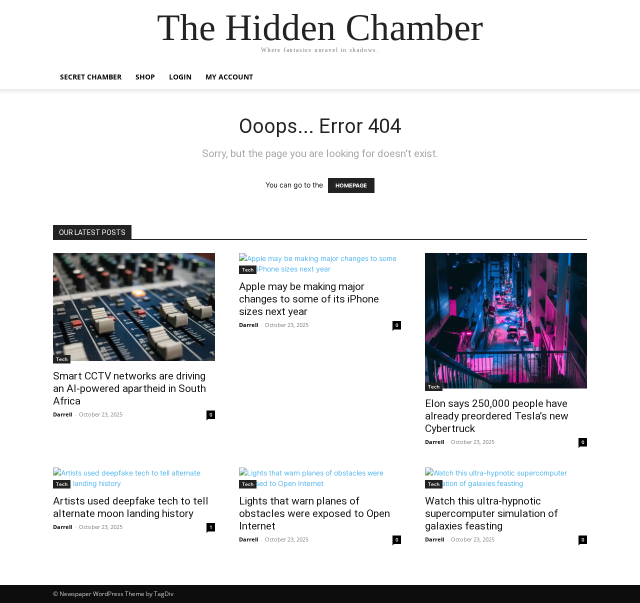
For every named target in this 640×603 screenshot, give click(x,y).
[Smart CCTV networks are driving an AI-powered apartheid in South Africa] (134, 308)
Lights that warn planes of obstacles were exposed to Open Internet (314, 513)
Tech (62, 359)
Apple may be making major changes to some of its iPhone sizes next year (309, 299)
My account (229, 77)
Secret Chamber (91, 77)
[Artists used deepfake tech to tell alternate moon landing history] (134, 478)
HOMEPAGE (351, 185)
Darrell (62, 414)
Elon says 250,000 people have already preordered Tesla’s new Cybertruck (496, 416)
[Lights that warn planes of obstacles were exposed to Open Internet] (320, 478)
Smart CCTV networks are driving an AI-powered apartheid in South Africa (129, 388)
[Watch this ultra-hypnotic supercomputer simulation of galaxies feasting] (506, 478)
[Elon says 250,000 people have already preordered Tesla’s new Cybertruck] (506, 322)
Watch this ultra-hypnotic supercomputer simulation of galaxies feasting (491, 513)
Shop (145, 77)
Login (180, 77)
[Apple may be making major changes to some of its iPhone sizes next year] (320, 263)
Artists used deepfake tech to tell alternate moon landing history (130, 507)
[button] (575, 77)
